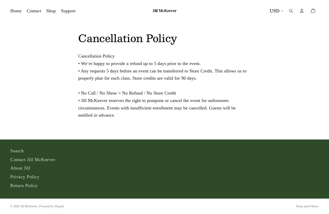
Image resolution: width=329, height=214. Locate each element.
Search (17, 150)
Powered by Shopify (51, 206)
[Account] (301, 10)
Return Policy (24, 185)
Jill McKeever (29, 206)
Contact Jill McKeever (32, 159)
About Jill (20, 168)
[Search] (291, 10)
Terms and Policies (307, 206)
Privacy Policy (25, 176)
